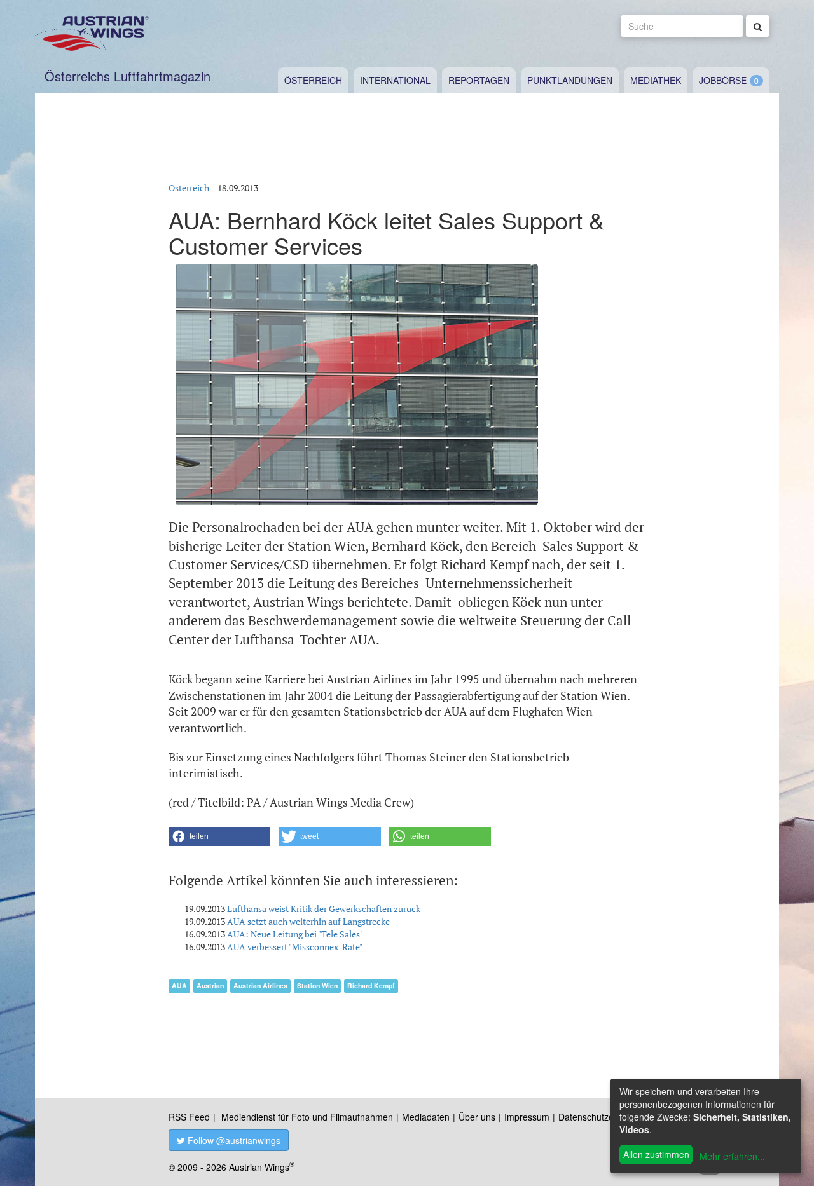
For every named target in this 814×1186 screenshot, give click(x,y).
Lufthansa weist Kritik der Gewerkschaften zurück (323, 909)
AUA (179, 985)
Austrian (210, 985)
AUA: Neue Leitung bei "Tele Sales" (295, 934)
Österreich (313, 80)
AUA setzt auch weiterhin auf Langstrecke (308, 921)
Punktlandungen (569, 80)
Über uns (477, 1116)
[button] (219, 836)
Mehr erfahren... (732, 1156)
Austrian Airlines (260, 985)
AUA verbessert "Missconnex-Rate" (294, 947)
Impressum (526, 1116)
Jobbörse (723, 80)
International (395, 80)
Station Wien (317, 985)
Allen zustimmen (656, 1154)
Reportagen (478, 80)
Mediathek (655, 80)
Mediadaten (426, 1116)
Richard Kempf (371, 985)
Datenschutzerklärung (602, 1116)
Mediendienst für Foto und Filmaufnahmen (307, 1116)
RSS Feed (189, 1116)
